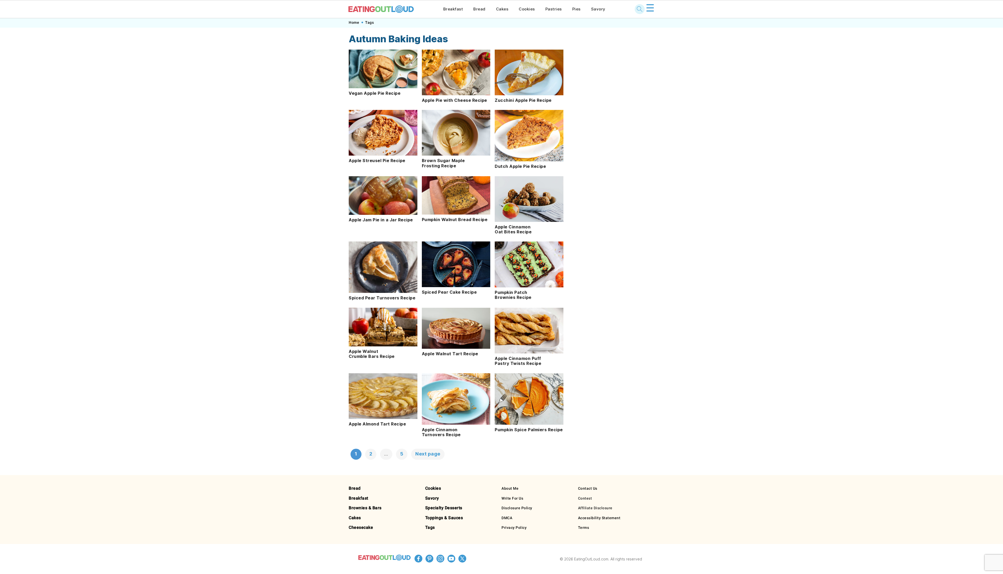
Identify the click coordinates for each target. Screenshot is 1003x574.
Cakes (502, 9)
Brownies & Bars (365, 507)
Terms (583, 527)
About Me (509, 488)
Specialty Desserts (443, 507)
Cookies (527, 9)
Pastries (553, 9)
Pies (576, 9)
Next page (427, 454)
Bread (479, 9)
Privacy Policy (514, 527)
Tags (369, 22)
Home (354, 22)
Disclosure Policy (516, 508)
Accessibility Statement (599, 518)
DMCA (506, 518)
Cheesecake (361, 527)
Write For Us (512, 498)
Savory (598, 9)
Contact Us (587, 488)
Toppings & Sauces (444, 517)
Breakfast (453, 9)
